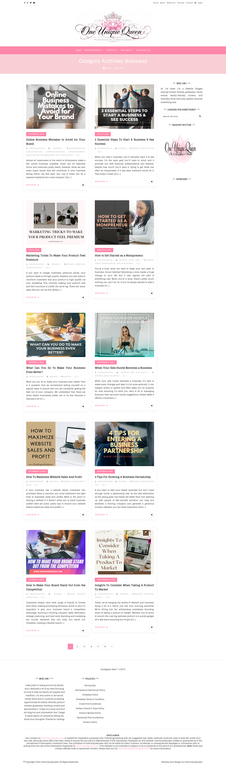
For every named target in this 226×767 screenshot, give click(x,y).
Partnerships (147, 481)
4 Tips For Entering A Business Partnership (123, 477)
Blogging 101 (143, 50)
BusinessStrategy (77, 148)
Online (75, 481)
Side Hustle (141, 372)
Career (131, 260)
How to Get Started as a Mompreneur (119, 255)
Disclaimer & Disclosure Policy (90, 690)
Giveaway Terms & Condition (90, 699)
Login (200, 2)
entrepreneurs (109, 263)
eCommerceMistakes (55, 151)
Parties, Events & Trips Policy (90, 708)
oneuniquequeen (36, 148)
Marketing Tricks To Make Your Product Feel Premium (55, 257)
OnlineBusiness (47, 155)
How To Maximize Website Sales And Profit (54, 477)
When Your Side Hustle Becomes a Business (123, 368)
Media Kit (171, 2)
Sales (28, 485)
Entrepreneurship (76, 151)
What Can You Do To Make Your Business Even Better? (55, 370)
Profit (82, 481)
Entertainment (92, 50)
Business (118, 68)
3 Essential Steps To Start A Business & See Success (124, 141)
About (162, 2)
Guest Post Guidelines (90, 703)
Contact (189, 2)
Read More (31, 184)
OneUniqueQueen (50, 762)
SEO (57, 155)
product (39, 267)
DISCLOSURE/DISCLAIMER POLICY (134, 748)
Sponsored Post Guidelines (90, 717)
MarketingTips (33, 155)
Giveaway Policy (90, 694)
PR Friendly (90, 685)
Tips (97, 485)
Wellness (126, 50)
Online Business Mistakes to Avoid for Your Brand (55, 141)
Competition (32, 597)
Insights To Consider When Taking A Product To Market (124, 587)
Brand (72, 594)
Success (150, 148)
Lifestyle (111, 50)
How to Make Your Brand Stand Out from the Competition (55, 587)
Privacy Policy (90, 722)
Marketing (80, 264)
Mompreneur (127, 263)
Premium (30, 267)
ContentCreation (34, 151)
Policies (180, 2)
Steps (143, 148)
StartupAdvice (66, 155)
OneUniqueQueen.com (52, 738)
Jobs (138, 260)
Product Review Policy (90, 713)
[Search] (200, 116)
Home (156, 2)
